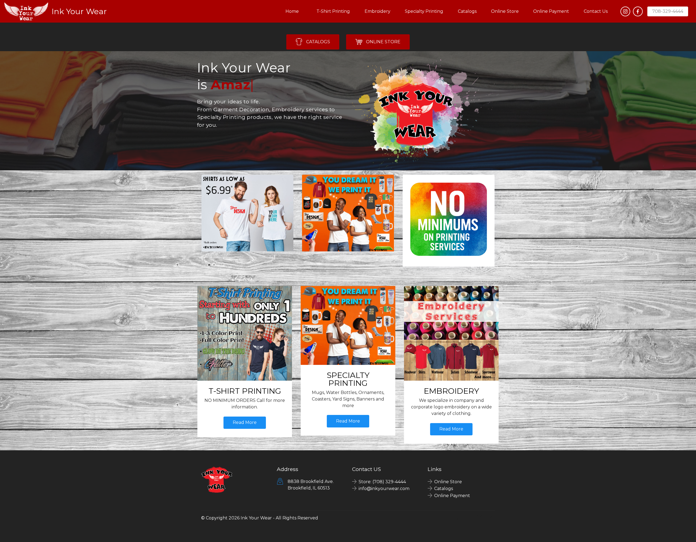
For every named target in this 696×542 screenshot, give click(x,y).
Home (293, 11)
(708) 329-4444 (389, 481)
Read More (245, 422)
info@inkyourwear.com (384, 488)
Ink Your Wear (79, 11)
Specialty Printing (424, 11)
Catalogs (467, 11)
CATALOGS (318, 41)
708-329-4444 (667, 11)
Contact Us (596, 11)
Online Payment (551, 11)
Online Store (505, 11)
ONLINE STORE (383, 41)
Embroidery (377, 11)
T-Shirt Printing (333, 11)
